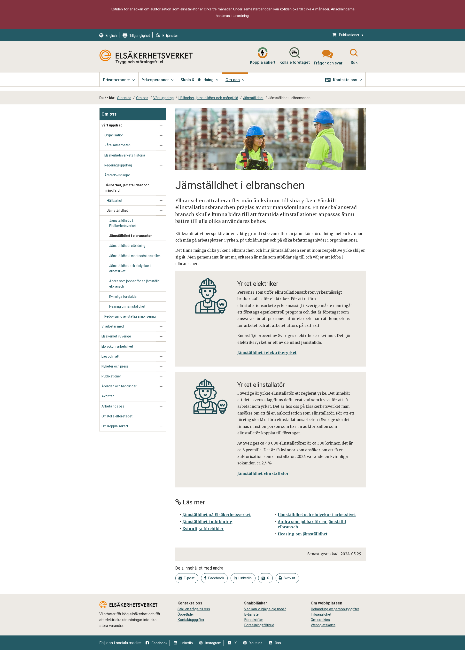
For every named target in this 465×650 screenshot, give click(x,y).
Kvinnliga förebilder (123, 296)
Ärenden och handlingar (119, 386)
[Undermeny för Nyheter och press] (161, 366)
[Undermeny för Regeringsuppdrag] (161, 165)
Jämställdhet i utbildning (127, 246)
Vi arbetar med (112, 326)
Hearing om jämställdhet (127, 306)
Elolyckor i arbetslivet (117, 346)
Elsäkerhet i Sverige (116, 336)
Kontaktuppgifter (191, 620)
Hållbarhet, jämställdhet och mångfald (126, 187)
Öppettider (186, 614)
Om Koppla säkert (114, 426)
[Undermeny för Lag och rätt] (161, 356)
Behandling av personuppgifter (335, 609)
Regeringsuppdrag (118, 165)
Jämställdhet (117, 210)
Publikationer (111, 376)
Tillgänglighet (321, 614)
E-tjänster (252, 614)
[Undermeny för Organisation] (161, 135)
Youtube (256, 643)
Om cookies (320, 620)
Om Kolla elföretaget (116, 416)
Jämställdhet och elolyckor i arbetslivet (130, 268)
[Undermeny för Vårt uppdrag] (161, 125)
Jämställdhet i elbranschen (131, 236)
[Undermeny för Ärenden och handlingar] (161, 386)
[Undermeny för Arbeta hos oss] (161, 406)
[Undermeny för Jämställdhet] (161, 211)
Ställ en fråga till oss (194, 609)
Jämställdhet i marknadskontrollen (135, 256)
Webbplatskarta (323, 625)
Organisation (114, 135)
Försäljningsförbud (259, 625)
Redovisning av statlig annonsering (130, 316)
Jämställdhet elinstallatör (263, 473)
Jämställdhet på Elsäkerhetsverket (122, 223)
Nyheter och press (115, 366)
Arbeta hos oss (112, 406)
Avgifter (107, 396)
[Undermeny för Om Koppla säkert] (161, 426)
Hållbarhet (114, 201)
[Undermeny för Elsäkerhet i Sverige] (161, 336)
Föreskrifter (253, 620)
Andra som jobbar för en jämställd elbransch (134, 283)
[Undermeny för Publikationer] (161, 376)
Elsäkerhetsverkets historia (124, 155)
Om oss (108, 114)
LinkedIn (186, 643)
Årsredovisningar (117, 175)
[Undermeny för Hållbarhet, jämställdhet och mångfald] (161, 188)
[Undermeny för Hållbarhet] (161, 201)
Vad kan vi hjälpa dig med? (265, 609)
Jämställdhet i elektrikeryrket (266, 352)
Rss (278, 643)
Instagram (213, 643)
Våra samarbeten (117, 145)
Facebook (159, 643)
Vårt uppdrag (112, 125)
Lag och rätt (110, 356)
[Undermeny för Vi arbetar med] (161, 326)
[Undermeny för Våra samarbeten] (161, 145)
